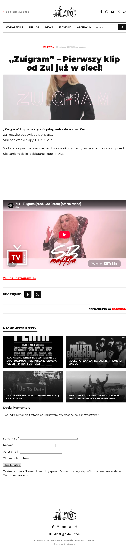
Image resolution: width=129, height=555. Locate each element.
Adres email (11, 451)
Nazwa (8, 445)
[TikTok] (124, 12)
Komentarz (11, 438)
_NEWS (48, 27)
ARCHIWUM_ (85, 27)
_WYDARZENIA (14, 27)
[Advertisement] (64, 184)
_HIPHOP (33, 27)
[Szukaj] (122, 27)
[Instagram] (106, 12)
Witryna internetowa (16, 458)
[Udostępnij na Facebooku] (27, 294)
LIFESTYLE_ (65, 27)
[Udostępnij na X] (37, 294)
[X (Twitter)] (118, 12)
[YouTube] (112, 12)
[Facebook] (101, 12)
